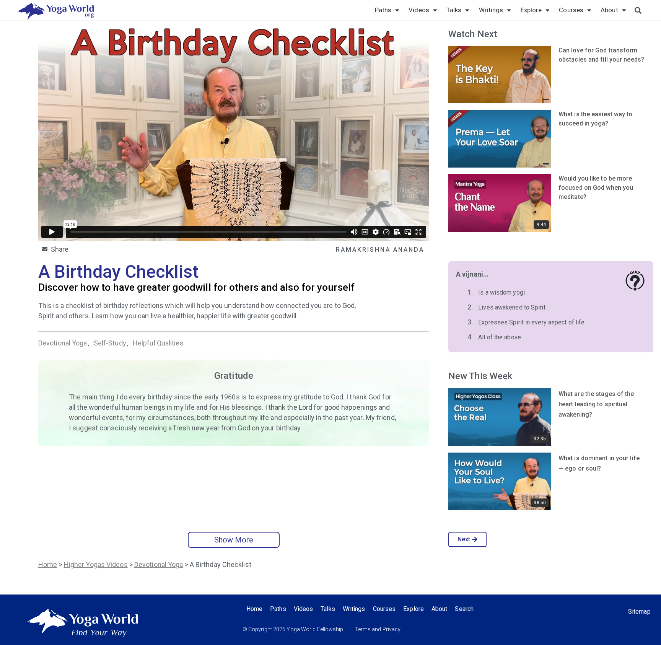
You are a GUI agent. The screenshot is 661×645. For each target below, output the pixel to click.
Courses (571, 10)
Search (464, 608)
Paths (383, 10)
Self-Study (110, 343)
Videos (419, 10)
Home (47, 564)
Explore (531, 10)
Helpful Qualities (158, 343)
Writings (491, 10)
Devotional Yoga (62, 343)
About (609, 10)
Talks (454, 10)
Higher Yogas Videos (96, 564)
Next (463, 539)
